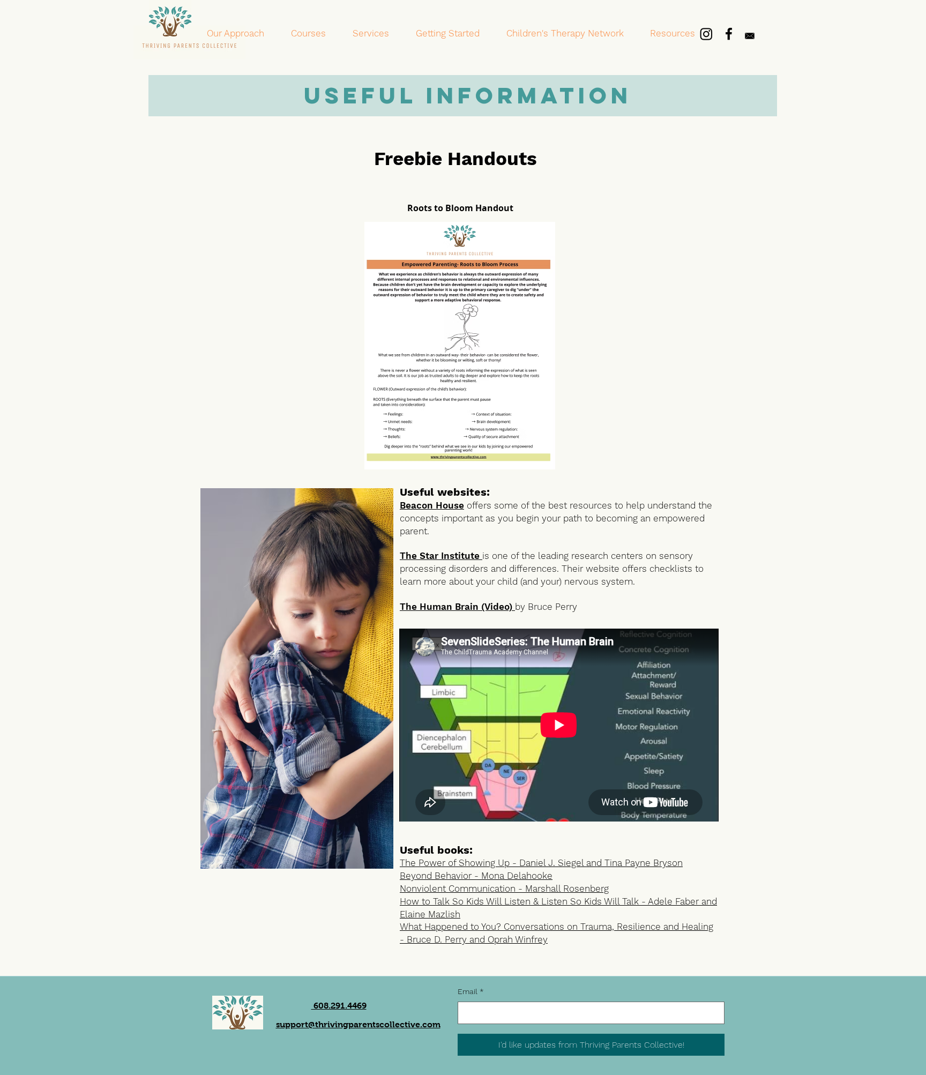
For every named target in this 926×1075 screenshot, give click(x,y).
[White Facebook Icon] (729, 34)
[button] (308, 33)
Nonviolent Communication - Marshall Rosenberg (504, 888)
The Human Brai (436, 606)
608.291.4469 (339, 1005)
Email (471, 991)
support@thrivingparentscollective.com (358, 1024)
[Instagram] (706, 34)
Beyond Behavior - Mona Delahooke (476, 875)
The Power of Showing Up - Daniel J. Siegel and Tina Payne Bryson (541, 862)
